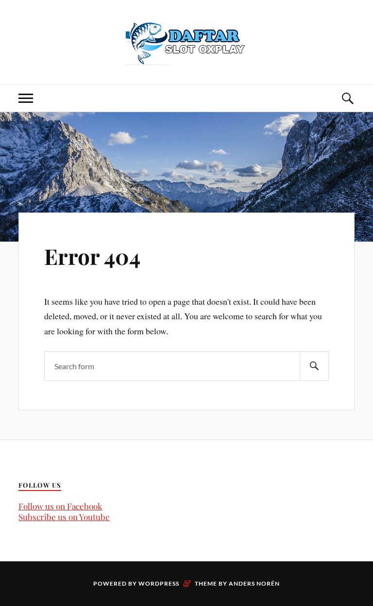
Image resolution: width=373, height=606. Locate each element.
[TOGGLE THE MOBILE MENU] (25, 98)
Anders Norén (254, 583)
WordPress (158, 583)
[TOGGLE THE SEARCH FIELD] (347, 98)
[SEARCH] (314, 366)
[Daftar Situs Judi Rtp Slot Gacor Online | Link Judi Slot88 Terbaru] (186, 41)
